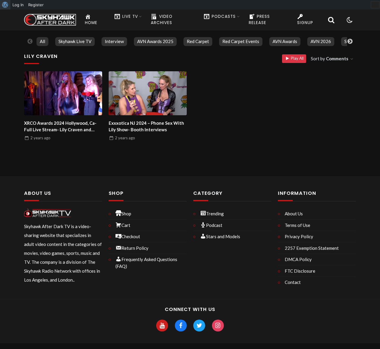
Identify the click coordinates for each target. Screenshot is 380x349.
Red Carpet (198, 41)
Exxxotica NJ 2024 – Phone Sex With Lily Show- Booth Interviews (146, 126)
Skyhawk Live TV (74, 41)
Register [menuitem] (36, 4)
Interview (114, 41)
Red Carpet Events (240, 41)
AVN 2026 (321, 41)
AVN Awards (285, 41)
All (42, 41)
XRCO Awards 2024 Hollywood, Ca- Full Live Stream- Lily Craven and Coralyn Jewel (60, 126)
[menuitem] (5, 5)
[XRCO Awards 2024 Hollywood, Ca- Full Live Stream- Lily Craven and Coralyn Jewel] (63, 93)
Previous (30, 42)
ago (40, 137)
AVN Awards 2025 (155, 41)
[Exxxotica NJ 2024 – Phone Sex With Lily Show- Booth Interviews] (148, 93)
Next (350, 42)
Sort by (329, 58)
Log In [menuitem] (18, 4)
